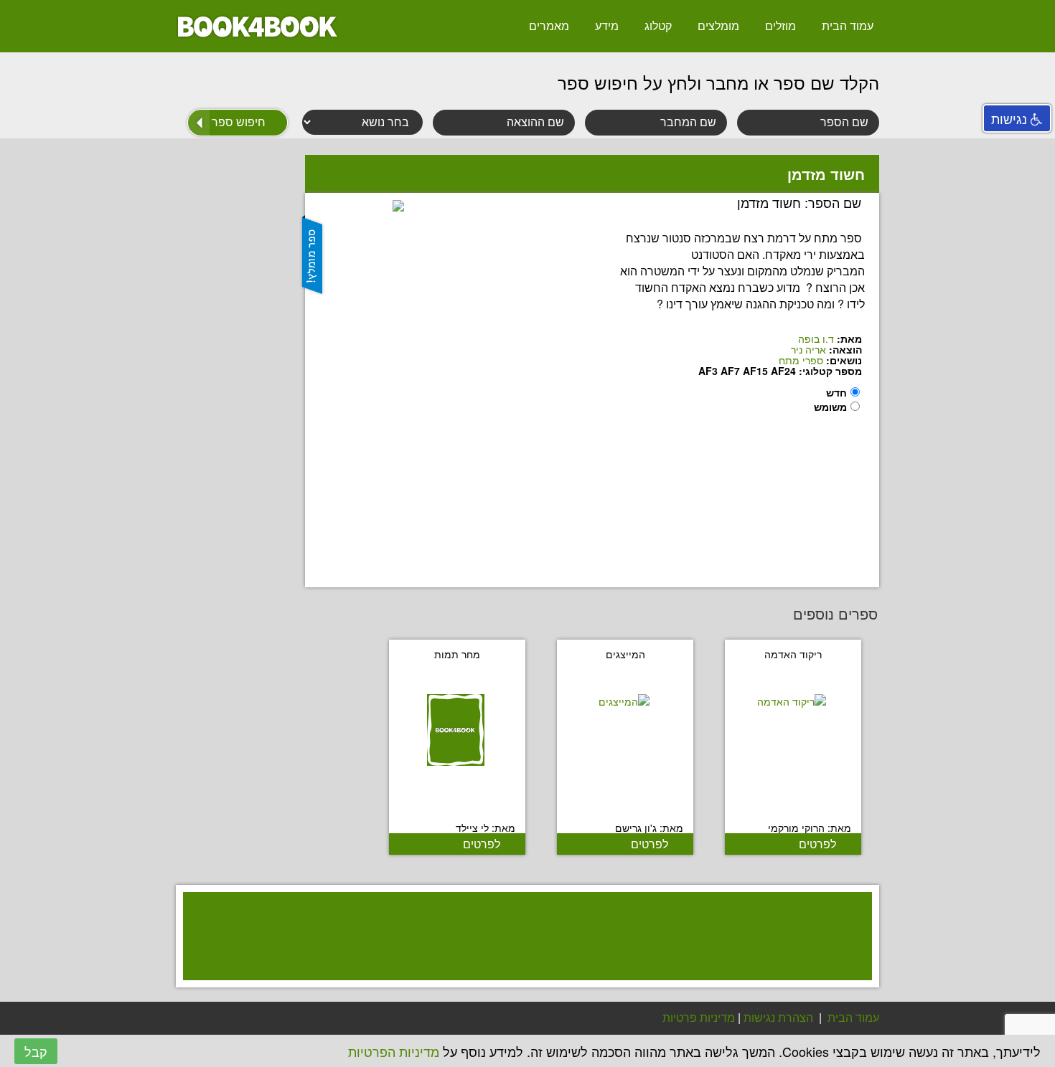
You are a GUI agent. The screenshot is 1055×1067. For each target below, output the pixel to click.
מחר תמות (457, 654)
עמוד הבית (847, 25)
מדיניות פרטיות (698, 1017)
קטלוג (658, 25)
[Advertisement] (520, 955)
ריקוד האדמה (793, 654)
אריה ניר (808, 349)
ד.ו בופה (816, 338)
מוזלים (780, 25)
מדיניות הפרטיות (393, 1051)
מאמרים (549, 25)
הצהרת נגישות (778, 1017)
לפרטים (817, 843)
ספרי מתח (801, 360)
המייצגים (625, 654)
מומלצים (718, 25)
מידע (607, 25)
